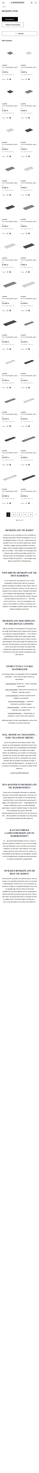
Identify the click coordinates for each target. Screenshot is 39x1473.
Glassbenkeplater (13, 707)
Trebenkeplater (11, 684)
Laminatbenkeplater (15, 713)
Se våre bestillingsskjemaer (19, 773)
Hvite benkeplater (11, 690)
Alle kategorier (9, 19)
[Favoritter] (35, 3)
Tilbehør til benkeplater (12, 25)
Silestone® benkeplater (16, 701)
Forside (4, 6)
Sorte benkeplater (12, 695)
